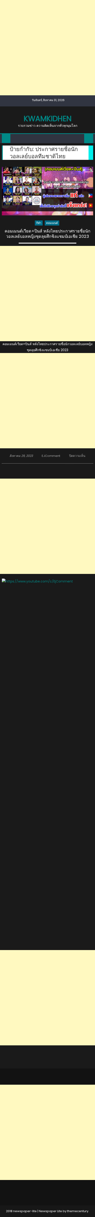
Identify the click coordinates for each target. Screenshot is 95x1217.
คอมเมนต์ (52, 223)
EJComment (51, 456)
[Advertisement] (47, 47)
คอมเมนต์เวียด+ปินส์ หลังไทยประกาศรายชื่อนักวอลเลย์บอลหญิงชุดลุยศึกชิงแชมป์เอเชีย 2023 (47, 233)
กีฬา (38, 223)
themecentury (77, 1211)
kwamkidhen (47, 118)
